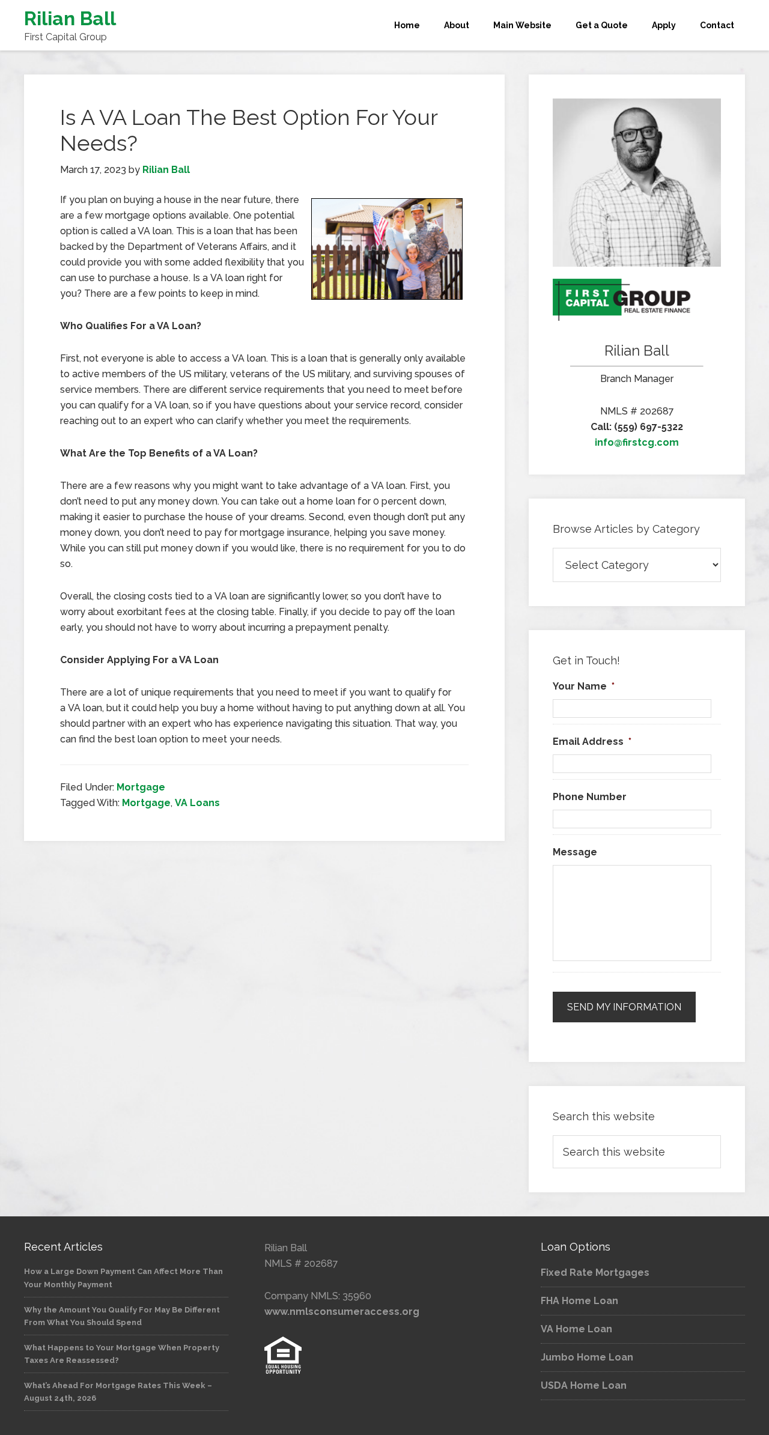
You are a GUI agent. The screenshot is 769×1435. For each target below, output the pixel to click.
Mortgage (141, 787)
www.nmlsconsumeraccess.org (341, 1311)
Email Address (592, 741)
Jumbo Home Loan (587, 1357)
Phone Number (590, 796)
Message (575, 852)
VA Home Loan (576, 1329)
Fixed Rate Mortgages (595, 1272)
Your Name (584, 686)
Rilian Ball (70, 18)
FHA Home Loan (579, 1300)
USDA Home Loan (584, 1385)
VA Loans (197, 803)
